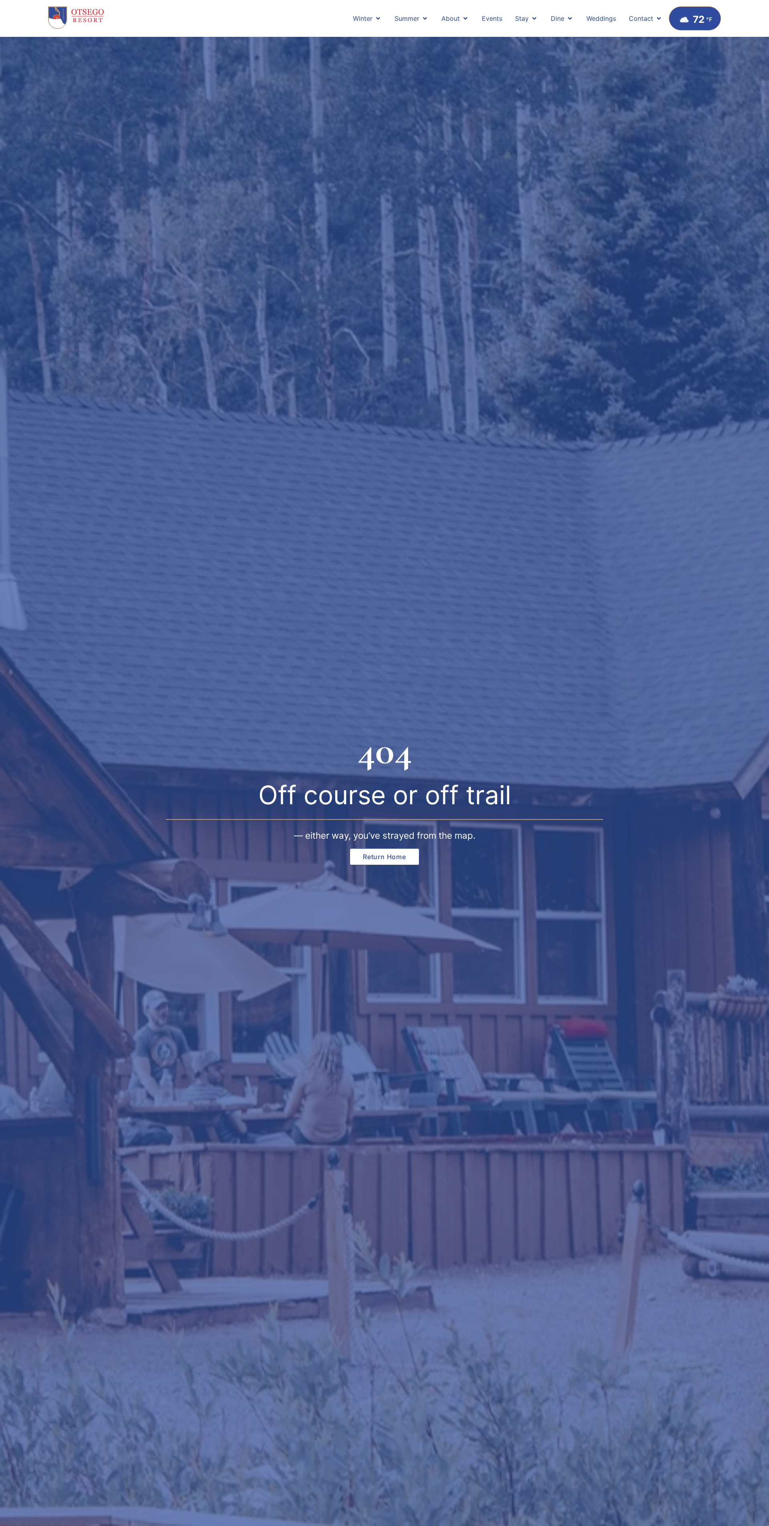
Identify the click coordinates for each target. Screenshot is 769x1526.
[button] (367, 18)
